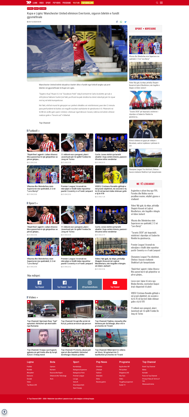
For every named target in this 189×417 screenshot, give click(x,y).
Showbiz (99, 366)
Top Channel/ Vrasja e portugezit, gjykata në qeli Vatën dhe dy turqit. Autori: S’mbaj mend (42, 352)
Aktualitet (30, 373)
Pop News (56, 2)
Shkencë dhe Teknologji (58, 376)
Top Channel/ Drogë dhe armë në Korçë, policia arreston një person (76, 322)
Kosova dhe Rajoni (56, 373)
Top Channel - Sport (64, 286)
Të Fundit (43, 8)
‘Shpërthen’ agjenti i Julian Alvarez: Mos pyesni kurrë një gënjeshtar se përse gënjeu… (42, 158)
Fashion (99, 373)
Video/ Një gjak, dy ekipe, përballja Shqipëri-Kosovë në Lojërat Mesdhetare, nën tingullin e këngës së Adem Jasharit (110, 264)
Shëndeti (99, 376)
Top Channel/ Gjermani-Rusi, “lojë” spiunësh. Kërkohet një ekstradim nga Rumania (42, 323)
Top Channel (39, 286)
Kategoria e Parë (79, 373)
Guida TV (122, 385)
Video (41, 2)
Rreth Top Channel (148, 366)
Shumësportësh (78, 385)
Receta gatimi (101, 382)
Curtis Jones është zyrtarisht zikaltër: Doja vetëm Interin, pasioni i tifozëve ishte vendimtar (111, 158)
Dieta (98, 379)
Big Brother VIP (124, 366)
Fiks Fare (122, 376)
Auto (51, 379)
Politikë (29, 366)
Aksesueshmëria (148, 384)
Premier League (78, 376)
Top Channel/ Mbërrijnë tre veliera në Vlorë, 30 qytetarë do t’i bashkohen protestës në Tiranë (110, 352)
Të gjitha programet (126, 382)
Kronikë (29, 370)
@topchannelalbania (89, 286)
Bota (52, 362)
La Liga (75, 379)
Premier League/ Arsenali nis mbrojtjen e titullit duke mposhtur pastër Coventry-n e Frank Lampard (77, 190)
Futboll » (34, 130)
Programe (67, 2)
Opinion (52, 366)
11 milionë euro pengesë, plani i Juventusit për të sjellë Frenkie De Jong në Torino (76, 158)
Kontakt (145, 373)
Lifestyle (99, 370)
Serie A (75, 382)
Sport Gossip (77, 388)
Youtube (76, 2)
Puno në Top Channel (149, 376)
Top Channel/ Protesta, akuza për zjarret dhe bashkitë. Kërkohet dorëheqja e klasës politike (76, 352)
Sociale (29, 379)
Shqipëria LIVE (124, 373)
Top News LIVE (87, 2)
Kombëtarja (77, 366)
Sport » (33, 203)
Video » (33, 297)
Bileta (144, 370)
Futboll (30, 8)
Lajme (35, 2)
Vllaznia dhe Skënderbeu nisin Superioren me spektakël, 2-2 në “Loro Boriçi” (41, 190)
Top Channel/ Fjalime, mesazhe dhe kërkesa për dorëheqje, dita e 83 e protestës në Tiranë (110, 323)
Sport (48, 2)
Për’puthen (123, 370)
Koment (52, 370)
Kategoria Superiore (80, 370)
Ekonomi (30, 376)
